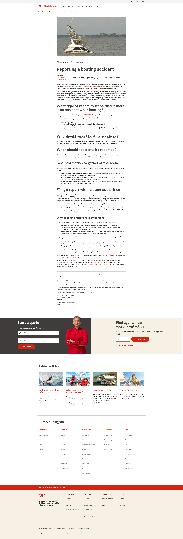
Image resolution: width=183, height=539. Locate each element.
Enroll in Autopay (88, 509)
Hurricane (128, 449)
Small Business (65, 468)
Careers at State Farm (107, 498)
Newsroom (68, 505)
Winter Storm (129, 468)
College (63, 435)
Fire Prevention (129, 440)
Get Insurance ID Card (89, 516)
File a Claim (86, 498)
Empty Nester (86, 473)
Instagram (122, 505)
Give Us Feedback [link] (70, 513)
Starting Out (85, 435)
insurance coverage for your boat (104, 264)
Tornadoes (128, 459)
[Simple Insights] (51, 6)
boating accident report (92, 117)
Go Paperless (87, 513)
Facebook (122, 498)
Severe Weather (129, 454)
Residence (42, 449)
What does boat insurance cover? (74, 391)
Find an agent (140, 339)
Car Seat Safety (108, 435)
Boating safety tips (129, 390)
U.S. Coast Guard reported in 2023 (92, 86)
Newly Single (86, 463)
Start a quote (26, 347)
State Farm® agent (108, 255)
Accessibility (79, 525)
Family (41, 444)
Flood (126, 444)
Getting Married (86, 440)
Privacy (50, 525)
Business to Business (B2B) (72, 509)
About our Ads (42, 525)
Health (63, 449)
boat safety (65, 84)
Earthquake (128, 435)
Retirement (64, 463)
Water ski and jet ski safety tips (49, 391)
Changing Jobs (86, 454)
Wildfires (127, 463)
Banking (41, 440)
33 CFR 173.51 (88, 115)
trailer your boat (94, 262)
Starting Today (108, 449)
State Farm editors (89, 292)
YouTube (122, 513)
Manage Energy (108, 440)
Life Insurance (65, 459)
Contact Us (68, 498)
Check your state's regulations (85, 197)
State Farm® (61, 78)
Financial (63, 444)
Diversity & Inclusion (107, 501)
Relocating (85, 468)
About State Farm (70, 501)
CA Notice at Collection (60, 528)
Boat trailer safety (102, 390)
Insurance (63, 454)
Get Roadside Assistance (90, 501)
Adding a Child (86, 449)
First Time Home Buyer (88, 444)
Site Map (86, 525)
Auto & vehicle (43, 435)
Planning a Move (87, 459)
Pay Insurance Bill (88, 505)
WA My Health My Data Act (45, 528)
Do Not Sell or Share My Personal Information (79, 528)
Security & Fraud (59, 525)
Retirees (104, 505)
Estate (62, 440)
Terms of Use (69, 525)
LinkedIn (122, 509)
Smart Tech (107, 444)
